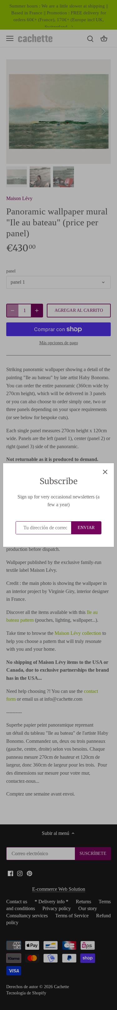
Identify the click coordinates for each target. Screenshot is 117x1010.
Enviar (86, 527)
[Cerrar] (105, 472)
